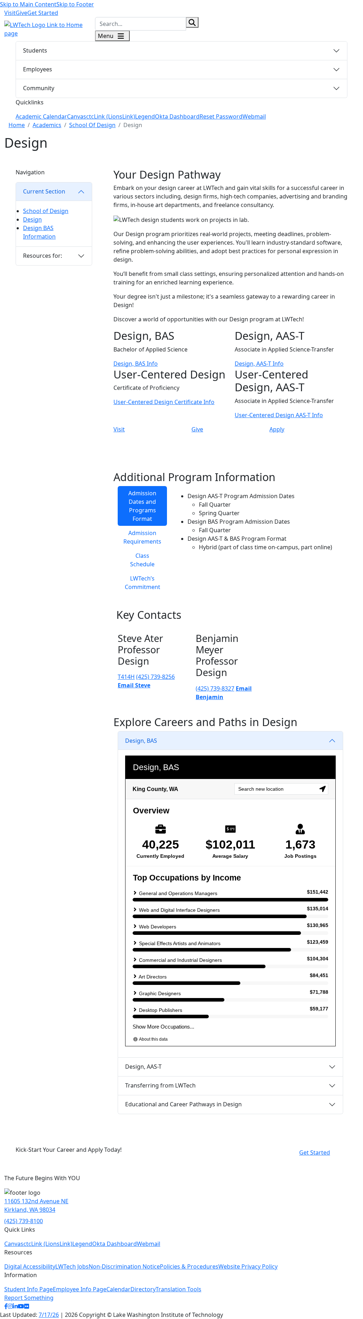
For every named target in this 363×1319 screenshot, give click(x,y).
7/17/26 (49, 1315)
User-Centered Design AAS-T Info (279, 415)
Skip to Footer (75, 4)
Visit (10, 13)
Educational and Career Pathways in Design (183, 1104)
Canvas (76, 116)
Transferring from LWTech (160, 1085)
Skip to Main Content (28, 4)
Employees (37, 69)
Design (32, 219)
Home (17, 125)
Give (21, 13)
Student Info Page (28, 1289)
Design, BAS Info (135, 363)
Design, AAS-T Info (259, 363)
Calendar (118, 1289)
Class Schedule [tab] (142, 560)
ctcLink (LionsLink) (110, 116)
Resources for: (42, 256)
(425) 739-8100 (23, 1221)
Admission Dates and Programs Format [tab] (142, 506)
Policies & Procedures (189, 1266)
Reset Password (221, 116)
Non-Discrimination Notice (124, 1266)
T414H (126, 677)
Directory (143, 1289)
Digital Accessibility (29, 1266)
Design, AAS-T (143, 1066)
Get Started (42, 13)
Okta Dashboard (177, 116)
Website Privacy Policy (248, 1266)
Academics (47, 125)
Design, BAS (141, 741)
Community (38, 88)
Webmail (254, 116)
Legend (145, 116)
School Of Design (92, 125)
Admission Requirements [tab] (142, 537)
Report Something (29, 1298)
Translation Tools (178, 1289)
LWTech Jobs (72, 1266)
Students (35, 50)
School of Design (45, 211)
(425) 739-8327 (215, 688)
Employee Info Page (79, 1289)
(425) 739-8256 (155, 677)
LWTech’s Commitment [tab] (142, 582)
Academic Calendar (41, 116)
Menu (106, 36)
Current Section (44, 191)
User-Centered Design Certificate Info (163, 402)
